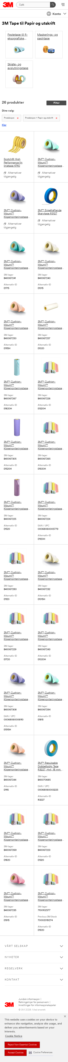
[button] (40, 1053)
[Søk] (53, 5)
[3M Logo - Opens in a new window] (8, 5)
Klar (4, 125)
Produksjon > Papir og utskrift (39, 118)
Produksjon (9, 118)
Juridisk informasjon (29, 999)
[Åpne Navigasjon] (63, 4)
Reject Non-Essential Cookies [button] (22, 1045)
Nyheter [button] (12, 957)
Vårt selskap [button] (16, 946)
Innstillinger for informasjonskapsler (37, 1005)
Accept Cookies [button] (15, 1053)
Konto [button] (57, 14)
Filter (56, 103)
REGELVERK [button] (14, 968)
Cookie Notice (13, 1036)
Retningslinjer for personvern (34, 1002)
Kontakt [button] (12, 979)
